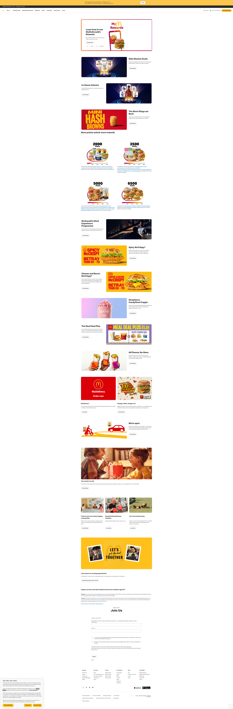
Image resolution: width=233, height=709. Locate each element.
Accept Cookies (37, 705)
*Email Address (94, 622)
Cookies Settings (8, 705)
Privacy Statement (127, 646)
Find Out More (90, 42)
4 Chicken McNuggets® (136, 171)
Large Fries (98, 206)
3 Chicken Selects (128, 206)
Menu (8, 10)
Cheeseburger (125, 169)
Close (143, 2)
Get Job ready (92, 603)
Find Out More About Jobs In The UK (90, 580)
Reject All (28, 705)
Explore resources (85, 603)
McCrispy (134, 206)
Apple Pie (120, 171)
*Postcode (93, 628)
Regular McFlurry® (127, 171)
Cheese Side (104, 206)
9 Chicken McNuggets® (127, 207)
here (105, 2)
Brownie (86, 207)
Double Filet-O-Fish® (140, 207)
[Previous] (87, 46)
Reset (92, 659)
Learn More (84, 412)
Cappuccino (122, 168)
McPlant (134, 207)
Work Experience (99, 603)
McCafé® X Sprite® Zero (130, 168)
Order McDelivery (227, 10)
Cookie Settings (85, 701)
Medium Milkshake (88, 210)
